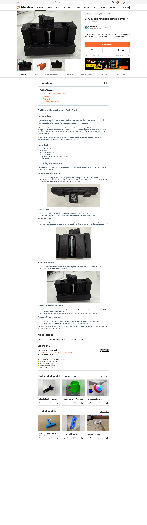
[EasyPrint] (113, 2)
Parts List (46, 99)
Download (108, 44)
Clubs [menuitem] (57, 7)
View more (104, 376)
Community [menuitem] (67, 7)
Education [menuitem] (113, 7)
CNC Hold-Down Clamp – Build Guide (57, 93)
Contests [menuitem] (78, 7)
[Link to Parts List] (49, 144)
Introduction (47, 96)
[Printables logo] (25, 7)
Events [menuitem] (95, 7)
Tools (110, 14)
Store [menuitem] (50, 7)
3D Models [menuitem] (40, 7)
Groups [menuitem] (103, 7)
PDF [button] (107, 83)
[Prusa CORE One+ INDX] (107, 64)
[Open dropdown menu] (128, 18)
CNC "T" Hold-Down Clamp (47, 434)
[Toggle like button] (40, 403)
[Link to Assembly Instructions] (64, 163)
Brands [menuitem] (86, 7)
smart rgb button (95, 399)
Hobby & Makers (100, 14)
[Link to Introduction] (53, 115)
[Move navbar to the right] (118, 7)
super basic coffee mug (73, 399)
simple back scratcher (48, 399)
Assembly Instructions (51, 102)
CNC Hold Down (70, 434)
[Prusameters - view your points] (117, 2)
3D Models (89, 14)
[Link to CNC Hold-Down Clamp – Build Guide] (79, 110)
